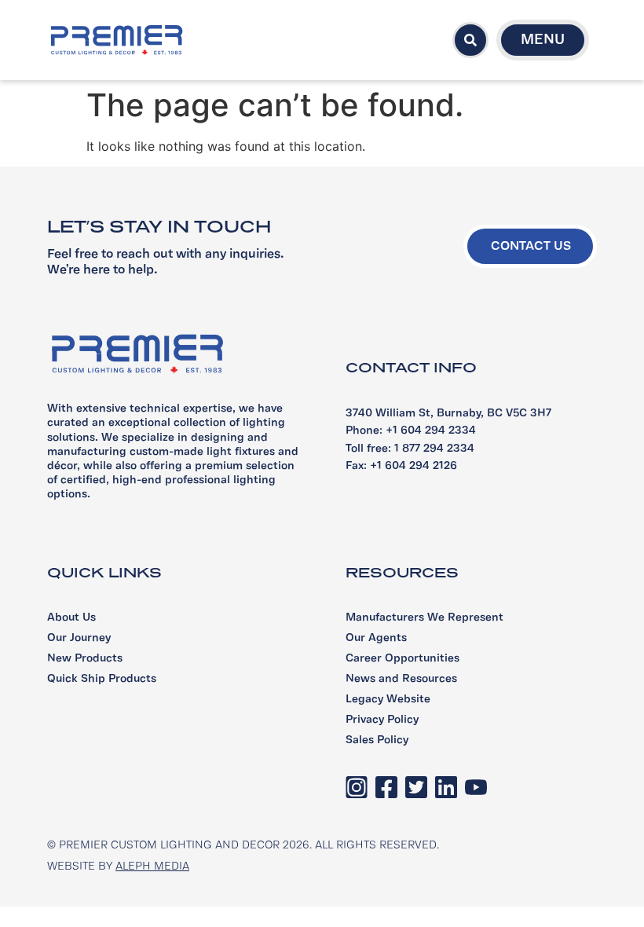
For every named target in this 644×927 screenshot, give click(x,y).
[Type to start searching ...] (470, 40)
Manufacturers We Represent (424, 618)
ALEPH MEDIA (152, 867)
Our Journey (79, 638)
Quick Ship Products (101, 679)
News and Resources (401, 679)
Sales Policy (377, 740)
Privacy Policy (382, 720)
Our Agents (376, 638)
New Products (85, 659)
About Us (71, 618)
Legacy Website (388, 699)
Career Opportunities (402, 659)
